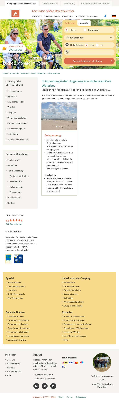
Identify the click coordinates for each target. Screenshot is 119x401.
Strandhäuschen (71, 294)
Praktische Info (14, 197)
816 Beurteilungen (14, 224)
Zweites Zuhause (49, 3)
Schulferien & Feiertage (86, 16)
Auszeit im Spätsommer (74, 316)
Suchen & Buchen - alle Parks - (88, 61)
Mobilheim (12, 96)
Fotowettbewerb (14, 371)
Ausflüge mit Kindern (19, 176)
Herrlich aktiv (16, 181)
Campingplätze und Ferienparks (21, 3)
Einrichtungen (13, 160)
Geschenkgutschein (16, 286)
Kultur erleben (16, 187)
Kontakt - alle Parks (44, 374)
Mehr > (67, 340)
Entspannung (15, 192)
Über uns (11, 359)
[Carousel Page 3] (61, 126)
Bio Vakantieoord (15, 298)
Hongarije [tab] (83, 23)
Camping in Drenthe (17, 340)
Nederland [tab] (70, 23)
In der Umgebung (15, 170)
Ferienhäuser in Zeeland (18, 336)
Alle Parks (37, 16)
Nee (92, 45)
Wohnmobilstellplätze (73, 302)
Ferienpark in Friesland (18, 332)
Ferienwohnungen (72, 286)
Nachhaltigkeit (13, 363)
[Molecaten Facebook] (36, 386)
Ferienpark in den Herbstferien (77, 324)
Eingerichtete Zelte (72, 290)
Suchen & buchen (52, 16)
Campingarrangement (17, 123)
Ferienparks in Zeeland (18, 324)
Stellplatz (11, 112)
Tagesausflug (69, 3)
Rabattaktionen (14, 282)
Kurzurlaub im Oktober (74, 320)
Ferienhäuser (69, 282)
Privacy (60, 397)
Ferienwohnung (14, 91)
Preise (69, 397)
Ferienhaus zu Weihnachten (76, 328)
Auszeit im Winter (72, 332)
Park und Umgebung (17, 153)
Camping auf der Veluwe (19, 328)
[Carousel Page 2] (59, 126)
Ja (101, 45)
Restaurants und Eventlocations (95, 3)
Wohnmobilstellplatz (16, 118)
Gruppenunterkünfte (73, 305)
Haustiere (12, 290)
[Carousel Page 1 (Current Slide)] (56, 126)
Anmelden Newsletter (45, 378)
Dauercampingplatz (16, 128)
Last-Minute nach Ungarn (75, 336)
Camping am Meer (16, 316)
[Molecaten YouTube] (53, 386)
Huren (73, 29)
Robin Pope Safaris (16, 294)
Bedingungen (81, 397)
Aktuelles (11, 367)
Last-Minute (67, 16)
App (9, 375)
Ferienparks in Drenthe (18, 320)
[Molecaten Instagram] (45, 386)
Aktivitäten (12, 165)
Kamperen (91, 29)
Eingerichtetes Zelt (15, 101)
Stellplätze (68, 298)
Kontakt (11, 203)
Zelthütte (11, 107)
